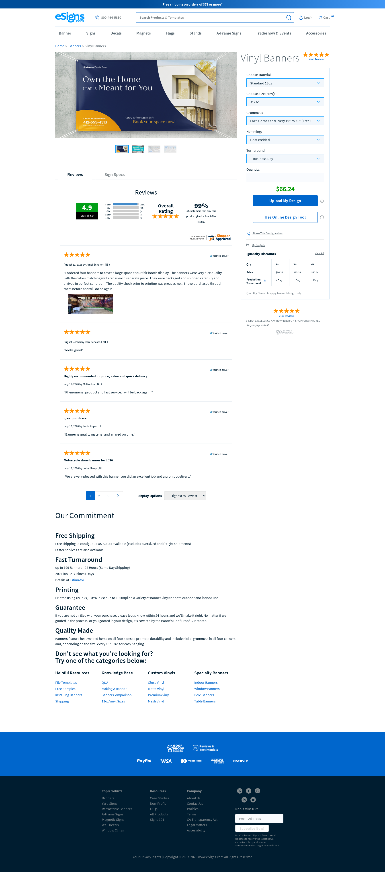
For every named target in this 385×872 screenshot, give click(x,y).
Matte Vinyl (156, 688)
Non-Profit (158, 803)
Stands (196, 33)
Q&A (105, 682)
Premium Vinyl (159, 695)
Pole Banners (204, 695)
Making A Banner (114, 688)
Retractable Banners (117, 808)
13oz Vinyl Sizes (113, 701)
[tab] (75, 174)
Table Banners (205, 701)
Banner (65, 33)
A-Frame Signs (229, 33)
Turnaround (256, 150)
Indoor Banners (206, 682)
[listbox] (285, 101)
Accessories (316, 33)
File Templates (66, 682)
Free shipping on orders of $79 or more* (193, 4)
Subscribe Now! (252, 828)
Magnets (143, 33)
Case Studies (159, 798)
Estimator (77, 580)
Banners (75, 46)
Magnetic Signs (113, 819)
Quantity (253, 169)
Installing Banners (68, 695)
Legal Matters (197, 825)
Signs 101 (157, 819)
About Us (194, 798)
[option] (146, 95)
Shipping (62, 701)
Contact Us (195, 803)
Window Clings (113, 830)
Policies (193, 808)
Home (59, 46)
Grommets (254, 112)
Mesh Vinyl (156, 701)
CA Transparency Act (202, 819)
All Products (159, 814)
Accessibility (196, 830)
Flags (170, 33)
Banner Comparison (117, 695)
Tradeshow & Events (273, 33)
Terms (191, 814)
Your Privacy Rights (147, 857)
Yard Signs (109, 803)
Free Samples (65, 688)
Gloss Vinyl (156, 682)
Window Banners (207, 688)
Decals (116, 33)
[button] (289, 17)
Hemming (254, 131)
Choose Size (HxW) (260, 93)
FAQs (154, 808)
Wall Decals (110, 825)
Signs (91, 33)
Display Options (149, 495)
